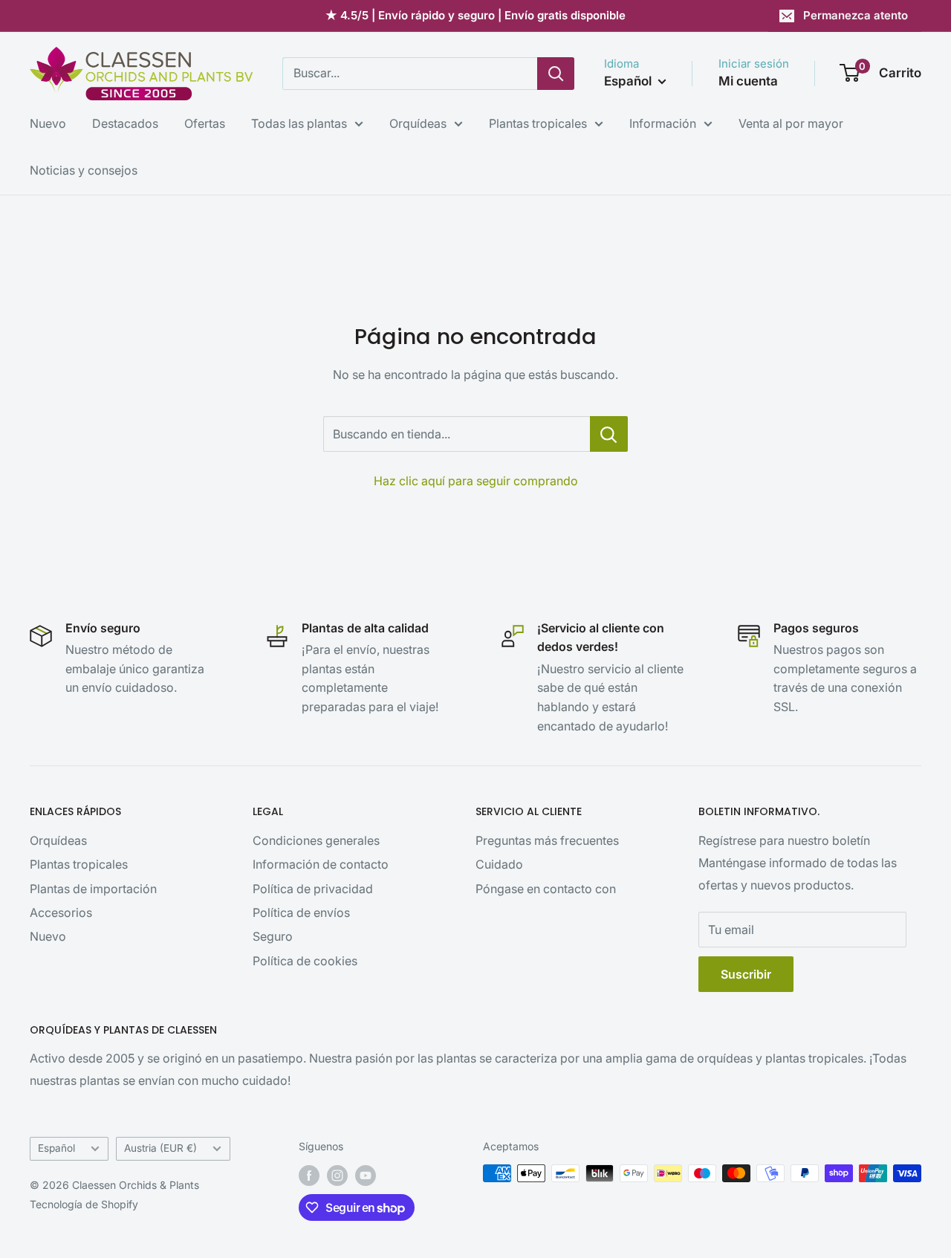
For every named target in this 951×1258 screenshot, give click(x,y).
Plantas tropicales (538, 123)
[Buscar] (555, 73)
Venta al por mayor (791, 123)
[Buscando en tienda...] (609, 434)
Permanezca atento (855, 15)
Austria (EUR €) (160, 1148)
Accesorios (61, 912)
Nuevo (48, 123)
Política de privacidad (313, 888)
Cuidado (499, 864)
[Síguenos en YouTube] (365, 1174)
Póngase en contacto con (546, 888)
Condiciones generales (316, 840)
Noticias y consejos (83, 170)
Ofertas (204, 123)
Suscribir (746, 974)
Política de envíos (301, 912)
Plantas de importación (93, 888)
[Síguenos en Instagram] (337, 1174)
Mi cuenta (748, 81)
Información (662, 123)
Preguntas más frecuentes (547, 840)
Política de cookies (305, 960)
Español (56, 1148)
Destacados (125, 123)
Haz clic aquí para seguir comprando (476, 480)
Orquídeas (418, 123)
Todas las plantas (299, 123)
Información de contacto (321, 864)
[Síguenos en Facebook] (309, 1174)
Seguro (273, 936)
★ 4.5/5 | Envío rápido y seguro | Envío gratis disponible (475, 15)
